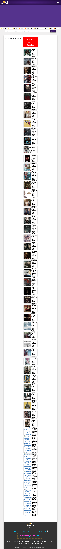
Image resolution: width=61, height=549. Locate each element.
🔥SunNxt (15, 28)
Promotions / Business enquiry (27, 535)
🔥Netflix (36, 28)
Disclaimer (30, 531)
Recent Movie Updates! (30, 42)
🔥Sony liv (21, 28)
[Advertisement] (30, 16)
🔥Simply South (28, 28)
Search (53, 31)
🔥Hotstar (56, 28)
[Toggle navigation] (58, 2)
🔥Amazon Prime (43, 28)
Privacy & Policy (39, 531)
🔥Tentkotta (3, 28)
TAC (46, 531)
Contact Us (17, 531)
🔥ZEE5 (9, 28)
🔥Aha (50, 28)
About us (23, 531)
